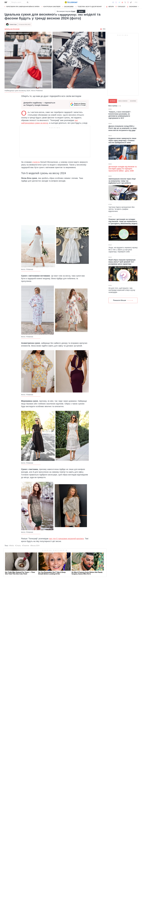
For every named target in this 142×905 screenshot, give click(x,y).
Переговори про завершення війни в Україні (22, 6)
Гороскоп (121, 6)
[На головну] (71, 2)
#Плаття (25, 545)
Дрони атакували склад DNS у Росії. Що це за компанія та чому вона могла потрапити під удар (122, 128)
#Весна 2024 (34, 545)
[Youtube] (122, 2)
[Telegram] (119, 2)
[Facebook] (113, 2)
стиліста (36, 162)
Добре (81, 11)
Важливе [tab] (133, 101)
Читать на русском (12, 29)
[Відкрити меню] (6, 2)
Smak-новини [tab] (122, 101)
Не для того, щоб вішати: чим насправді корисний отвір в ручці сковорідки (121, 290)
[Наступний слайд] (139, 7)
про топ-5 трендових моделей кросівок (66, 539)
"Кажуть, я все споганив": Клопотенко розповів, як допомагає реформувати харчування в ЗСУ (119, 115)
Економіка (133, 6)
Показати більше (119, 300)
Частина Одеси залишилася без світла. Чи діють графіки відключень (121, 209)
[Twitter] (125, 2)
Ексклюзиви (68, 6)
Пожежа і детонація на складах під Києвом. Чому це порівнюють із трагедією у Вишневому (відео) (122, 221)
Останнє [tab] (113, 101)
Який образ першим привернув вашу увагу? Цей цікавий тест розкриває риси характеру (121, 262)
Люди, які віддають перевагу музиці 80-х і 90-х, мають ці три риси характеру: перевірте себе (122, 250)
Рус (136, 2)
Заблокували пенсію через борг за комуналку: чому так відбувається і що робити (122, 181)
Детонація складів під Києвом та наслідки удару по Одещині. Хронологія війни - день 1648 (122, 169)
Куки (73, 11)
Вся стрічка (112, 106)
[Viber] (116, 2)
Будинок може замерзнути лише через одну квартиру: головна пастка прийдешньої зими (122, 140)
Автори (111, 6)
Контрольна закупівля (51, 6)
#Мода (11, 545)
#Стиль (18, 545)
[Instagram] (128, 2)
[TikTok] (130, 2)
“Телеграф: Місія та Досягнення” (89, 6)
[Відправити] (27, 2)
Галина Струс (13, 24)
